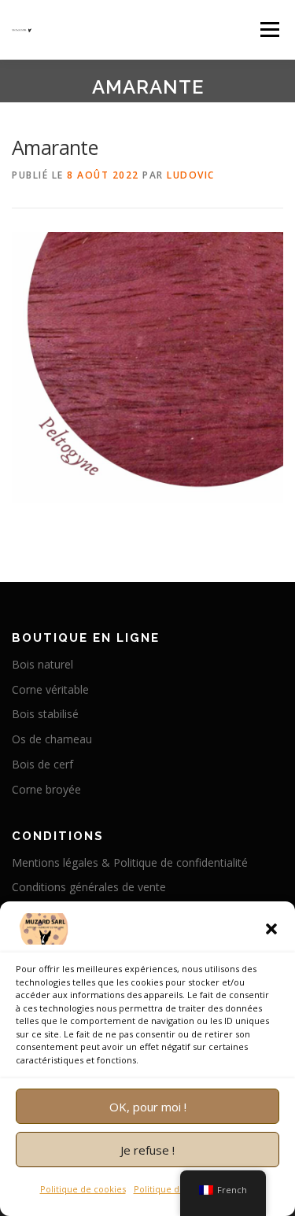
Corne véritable (50, 689)
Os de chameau (52, 738)
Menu (269, 29)
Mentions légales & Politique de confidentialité (130, 862)
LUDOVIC (191, 175)
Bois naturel (42, 664)
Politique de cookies (83, 1189)
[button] (271, 929)
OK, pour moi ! (147, 1107)
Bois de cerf (42, 764)
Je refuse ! (147, 1150)
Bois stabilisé (45, 713)
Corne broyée (46, 789)
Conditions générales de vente (89, 886)
